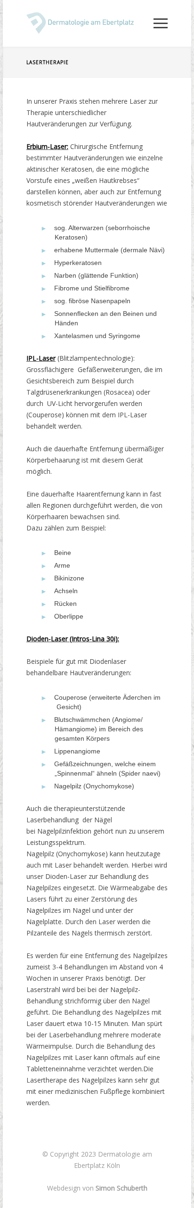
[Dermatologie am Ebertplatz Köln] (90, 23)
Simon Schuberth (121, 1187)
